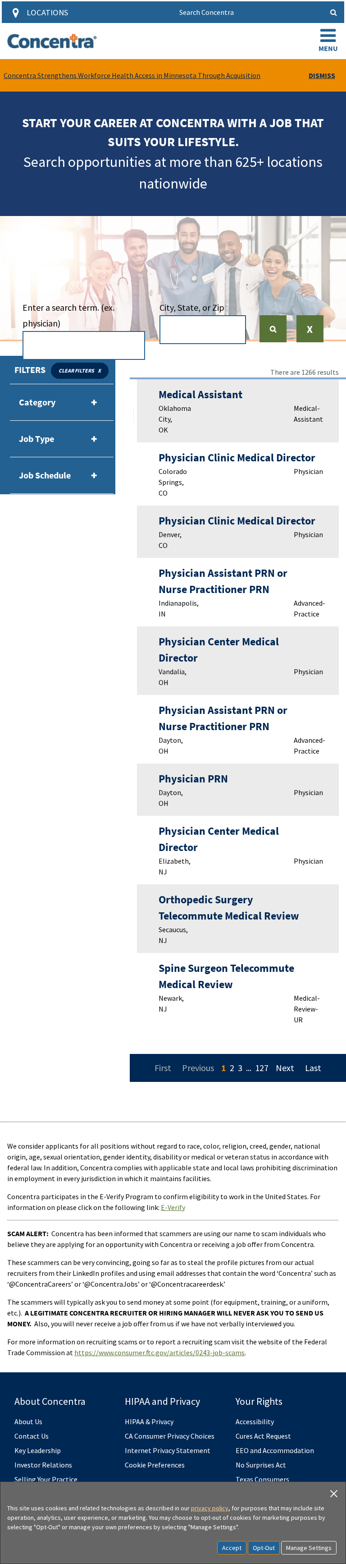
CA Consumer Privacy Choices (169, 1435)
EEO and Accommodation (275, 1450)
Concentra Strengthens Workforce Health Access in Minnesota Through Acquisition (132, 75)
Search (277, 328)
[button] (328, 41)
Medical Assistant (200, 394)
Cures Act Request (263, 1435)
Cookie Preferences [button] (155, 1464)
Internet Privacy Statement (167, 1450)
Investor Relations (43, 1464)
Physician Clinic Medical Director (237, 458)
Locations (47, 12)
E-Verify (173, 1207)
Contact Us (31, 1435)
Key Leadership (37, 1450)
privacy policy (209, 1508)
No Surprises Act (261, 1464)
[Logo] (52, 41)
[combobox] (84, 345)
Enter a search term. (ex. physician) (68, 315)
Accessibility (255, 1421)
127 (262, 1067)
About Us (28, 1421)
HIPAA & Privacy (149, 1421)
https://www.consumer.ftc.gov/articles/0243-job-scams (159, 1352)
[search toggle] (333, 12)
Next (285, 1067)
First (163, 1067)
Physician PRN (193, 779)
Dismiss (322, 75)
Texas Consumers (262, 1479)
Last (313, 1067)
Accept (231, 1548)
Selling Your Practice (45, 1479)
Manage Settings (309, 1548)
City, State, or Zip (191, 307)
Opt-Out (264, 1548)
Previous (198, 1067)
